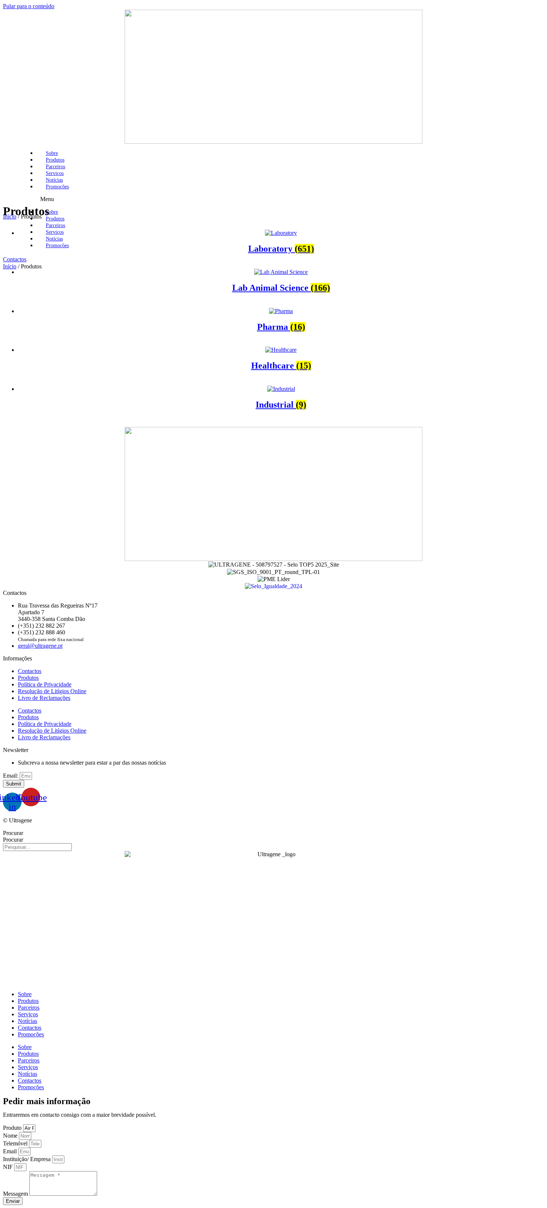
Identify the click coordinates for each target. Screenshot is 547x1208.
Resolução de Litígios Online (52, 691)
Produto (13, 1128)
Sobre (52, 153)
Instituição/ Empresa (27, 1159)
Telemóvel (16, 1143)
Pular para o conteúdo (28, 6)
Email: (11, 775)
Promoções (57, 186)
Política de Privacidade (44, 684)
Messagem (16, 1194)
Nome (11, 1135)
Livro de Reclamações (44, 698)
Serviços (55, 173)
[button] (292, 199)
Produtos (55, 160)
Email (10, 1151)
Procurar (13, 833)
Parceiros (55, 166)
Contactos (29, 671)
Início (9, 266)
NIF (8, 1167)
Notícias (54, 180)
